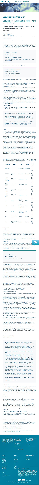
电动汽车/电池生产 (4, 466)
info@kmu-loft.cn (26, 1)
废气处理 (15, 462)
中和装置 (15, 466)
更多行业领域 (4, 468)
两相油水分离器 (16, 468)
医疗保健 (3, 462)
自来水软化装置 (16, 467)
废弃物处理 (3, 459)
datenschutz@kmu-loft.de (7, 38)
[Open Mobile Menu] (32, 1)
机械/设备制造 (4, 461)
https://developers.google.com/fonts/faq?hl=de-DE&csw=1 (12, 428)
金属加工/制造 (4, 458)
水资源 (3, 472)
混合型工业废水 (28, 459)
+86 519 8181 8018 (18, 1)
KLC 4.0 (3, 476)
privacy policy (26, 482)
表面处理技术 (4, 460)
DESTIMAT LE (16, 458)
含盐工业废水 (28, 458)
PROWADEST (16, 459)
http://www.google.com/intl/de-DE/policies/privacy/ (11, 431)
